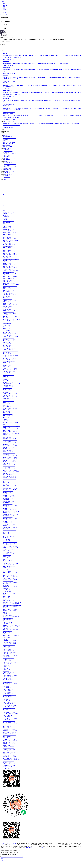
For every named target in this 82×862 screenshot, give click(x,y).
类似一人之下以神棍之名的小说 (9, 476)
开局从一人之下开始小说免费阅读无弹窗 (11, 433)
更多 (5, 179)
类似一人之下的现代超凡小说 (9, 467)
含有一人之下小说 (7, 389)
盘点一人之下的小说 (7, 533)
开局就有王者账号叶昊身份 (9, 158)
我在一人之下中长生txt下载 (8, 600)
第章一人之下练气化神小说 (8, 293)
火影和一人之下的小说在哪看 (9, 398)
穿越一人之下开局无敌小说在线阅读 (10, 240)
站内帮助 (6, 843)
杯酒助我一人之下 (7, 227)
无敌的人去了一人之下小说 (8, 633)
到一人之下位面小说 (7, 291)
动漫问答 (5, 14)
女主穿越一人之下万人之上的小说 (10, 527)
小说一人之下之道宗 (7, 639)
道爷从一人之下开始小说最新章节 (10, 300)
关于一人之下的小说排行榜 (8, 366)
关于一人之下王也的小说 (8, 364)
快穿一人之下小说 (7, 430)
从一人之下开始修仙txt (7, 246)
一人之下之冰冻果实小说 (8, 692)
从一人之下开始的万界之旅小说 (9, 247)
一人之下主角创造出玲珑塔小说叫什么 (11, 713)
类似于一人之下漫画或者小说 (9, 468)
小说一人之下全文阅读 (7, 653)
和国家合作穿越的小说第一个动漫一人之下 (12, 383)
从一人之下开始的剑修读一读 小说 (10, 244)
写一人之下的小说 (7, 656)
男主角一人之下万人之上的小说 (9, 524)
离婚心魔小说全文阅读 (8, 143)
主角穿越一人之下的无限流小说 (9, 739)
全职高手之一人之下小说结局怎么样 (10, 547)
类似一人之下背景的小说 (8, 451)
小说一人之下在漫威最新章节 (9, 647)
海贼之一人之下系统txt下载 (8, 375)
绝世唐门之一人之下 (7, 420)
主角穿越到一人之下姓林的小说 (9, 729)
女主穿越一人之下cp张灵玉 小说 (10, 501)
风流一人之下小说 (7, 325)
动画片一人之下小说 (7, 303)
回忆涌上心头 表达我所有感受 (10, 153)
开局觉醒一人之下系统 (7, 434)
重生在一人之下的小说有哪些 (9, 749)
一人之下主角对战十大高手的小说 (10, 685)
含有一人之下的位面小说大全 (9, 395)
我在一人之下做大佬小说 (8, 618)
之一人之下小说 (6, 750)
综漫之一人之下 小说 (7, 766)
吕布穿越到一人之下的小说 (8, 454)
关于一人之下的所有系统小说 (9, 348)
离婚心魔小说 (7, 165)
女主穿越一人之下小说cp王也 (9, 496)
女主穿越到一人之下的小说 (8, 515)
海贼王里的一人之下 (7, 405)
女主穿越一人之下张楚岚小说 (9, 512)
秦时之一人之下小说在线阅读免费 (10, 546)
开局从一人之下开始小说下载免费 (10, 431)
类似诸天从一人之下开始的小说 (9, 479)
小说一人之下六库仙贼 (7, 676)
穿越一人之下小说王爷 (7, 275)
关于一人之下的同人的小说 (8, 335)
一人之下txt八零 (6, 709)
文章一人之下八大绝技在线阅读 (9, 593)
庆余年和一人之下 (7, 539)
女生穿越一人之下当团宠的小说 (9, 509)
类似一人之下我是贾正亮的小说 (9, 442)
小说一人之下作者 (7, 637)
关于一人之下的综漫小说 (8, 345)
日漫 (4, 6)
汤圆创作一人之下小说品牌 (8, 578)
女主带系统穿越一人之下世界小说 (10, 518)
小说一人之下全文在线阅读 (8, 663)
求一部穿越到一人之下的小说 (9, 552)
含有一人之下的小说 (7, 377)
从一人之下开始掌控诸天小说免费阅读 (11, 259)
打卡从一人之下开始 (7, 307)
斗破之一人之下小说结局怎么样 (9, 283)
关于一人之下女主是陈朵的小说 (9, 358)
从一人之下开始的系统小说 (8, 269)
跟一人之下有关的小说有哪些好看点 (10, 355)
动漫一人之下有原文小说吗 (8, 278)
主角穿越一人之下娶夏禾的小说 (9, 755)
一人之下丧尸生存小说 (7, 687)
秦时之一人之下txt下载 (7, 560)
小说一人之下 (6, 668)
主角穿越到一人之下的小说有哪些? (10, 730)
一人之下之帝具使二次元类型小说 (10, 723)
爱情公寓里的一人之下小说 (8, 210)
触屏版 (1, 860)
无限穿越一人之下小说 (7, 613)
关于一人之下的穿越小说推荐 (9, 361)
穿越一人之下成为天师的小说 (9, 241)
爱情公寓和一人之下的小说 (8, 221)
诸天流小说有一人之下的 (8, 737)
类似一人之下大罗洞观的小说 (9, 464)
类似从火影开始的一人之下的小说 (10, 457)
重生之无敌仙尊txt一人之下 (8, 726)
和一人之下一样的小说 (7, 403)
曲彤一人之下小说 (7, 556)
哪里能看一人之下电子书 (8, 491)
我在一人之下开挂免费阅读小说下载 (10, 626)
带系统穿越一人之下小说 (8, 309)
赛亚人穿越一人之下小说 (8, 569)
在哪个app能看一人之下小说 (9, 752)
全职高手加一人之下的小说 (8, 537)
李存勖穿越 (6, 149)
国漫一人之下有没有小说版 (8, 340)
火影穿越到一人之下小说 (8, 386)
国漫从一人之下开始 (7, 356)
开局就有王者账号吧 (8, 156)
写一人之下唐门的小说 (7, 673)
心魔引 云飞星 (7, 152)
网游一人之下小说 (7, 632)
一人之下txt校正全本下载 (8, 700)
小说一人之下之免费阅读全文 (9, 645)
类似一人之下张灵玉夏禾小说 (9, 473)
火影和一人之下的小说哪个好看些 (10, 393)
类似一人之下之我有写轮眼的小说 (10, 455)
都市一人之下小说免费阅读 (8, 312)
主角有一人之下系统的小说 (8, 762)
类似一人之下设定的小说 (8, 437)
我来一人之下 (6, 612)
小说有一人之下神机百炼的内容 (9, 652)
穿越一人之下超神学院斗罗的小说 (10, 254)
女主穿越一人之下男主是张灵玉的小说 (11, 511)
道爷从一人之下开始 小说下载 (9, 313)
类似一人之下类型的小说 (8, 450)
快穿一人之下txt (6, 427)
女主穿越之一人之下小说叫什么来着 (10, 506)
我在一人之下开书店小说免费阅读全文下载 (12, 602)
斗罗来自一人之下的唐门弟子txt (9, 288)
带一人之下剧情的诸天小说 (8, 296)
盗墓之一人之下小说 (7, 280)
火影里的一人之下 (7, 399)
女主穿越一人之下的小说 (8, 525)
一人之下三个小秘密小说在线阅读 (10, 718)
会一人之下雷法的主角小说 (8, 411)
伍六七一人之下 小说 (7, 622)
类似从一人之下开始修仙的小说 (9, 477)
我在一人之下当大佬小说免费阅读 (10, 609)
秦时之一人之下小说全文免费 (9, 543)
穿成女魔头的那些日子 (8, 162)
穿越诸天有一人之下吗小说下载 (9, 273)
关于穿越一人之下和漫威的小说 (9, 339)
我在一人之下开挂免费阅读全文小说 (10, 629)
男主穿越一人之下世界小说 (8, 508)
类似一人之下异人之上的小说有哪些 (10, 445)
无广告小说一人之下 (7, 599)
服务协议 (15, 843)
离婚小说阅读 (7, 177)
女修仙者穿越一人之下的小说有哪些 (10, 514)
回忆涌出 (5, 135)
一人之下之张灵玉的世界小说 (9, 710)
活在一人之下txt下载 (7, 412)
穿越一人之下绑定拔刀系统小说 (9, 253)
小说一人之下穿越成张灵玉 (8, 658)
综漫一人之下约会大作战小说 (9, 742)
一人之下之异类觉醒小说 (8, 689)
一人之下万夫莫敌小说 (7, 699)
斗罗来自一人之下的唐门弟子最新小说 (11, 284)
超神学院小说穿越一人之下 (8, 272)
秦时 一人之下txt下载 (7, 544)
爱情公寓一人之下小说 (7, 219)
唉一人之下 (5, 218)
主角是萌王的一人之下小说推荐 (9, 756)
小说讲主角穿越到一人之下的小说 (10, 675)
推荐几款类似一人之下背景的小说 (10, 586)
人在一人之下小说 (7, 567)
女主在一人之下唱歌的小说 (8, 492)
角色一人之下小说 (7, 417)
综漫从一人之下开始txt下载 (8, 746)
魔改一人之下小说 (7, 482)
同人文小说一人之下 (7, 591)
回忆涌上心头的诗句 (7, 140)
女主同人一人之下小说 (7, 528)
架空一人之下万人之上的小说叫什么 (10, 422)
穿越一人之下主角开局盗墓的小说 (10, 276)
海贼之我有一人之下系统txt (8, 401)
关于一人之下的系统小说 (8, 359)
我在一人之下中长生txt (7, 597)
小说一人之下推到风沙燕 (8, 649)
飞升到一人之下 (6, 328)
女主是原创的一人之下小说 (8, 498)
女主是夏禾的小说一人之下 (8, 502)
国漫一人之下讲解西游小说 (8, 353)
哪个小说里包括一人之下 (8, 499)
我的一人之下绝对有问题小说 (9, 595)
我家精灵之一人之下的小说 (8, 608)
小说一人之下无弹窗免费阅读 (9, 672)
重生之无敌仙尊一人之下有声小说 (10, 740)
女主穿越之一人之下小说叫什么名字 (10, 493)
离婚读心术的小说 (8, 168)
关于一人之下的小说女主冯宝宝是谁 (10, 336)
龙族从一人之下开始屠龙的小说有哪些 (11, 471)
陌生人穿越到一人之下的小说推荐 (10, 485)
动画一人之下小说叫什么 (8, 301)
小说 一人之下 (6, 671)
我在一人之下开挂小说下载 (8, 621)
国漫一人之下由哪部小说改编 (9, 371)
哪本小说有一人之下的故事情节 (9, 530)
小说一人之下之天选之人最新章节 (10, 642)
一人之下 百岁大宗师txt (8, 696)
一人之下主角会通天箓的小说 (9, 721)
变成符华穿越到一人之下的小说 (9, 232)
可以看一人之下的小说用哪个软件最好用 (11, 426)
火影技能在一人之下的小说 (8, 382)
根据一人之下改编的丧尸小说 (9, 343)
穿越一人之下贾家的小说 (8, 262)
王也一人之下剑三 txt (7, 615)
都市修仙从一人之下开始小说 (9, 310)
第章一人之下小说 (7, 287)
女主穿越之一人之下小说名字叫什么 (10, 505)
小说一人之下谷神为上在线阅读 (9, 643)
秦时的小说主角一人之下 (8, 557)
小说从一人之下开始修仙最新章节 (10, 660)
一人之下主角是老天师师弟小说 (9, 698)
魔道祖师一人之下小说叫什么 (9, 481)
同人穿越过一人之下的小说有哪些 (10, 583)
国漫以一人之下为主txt (7, 365)
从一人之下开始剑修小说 (8, 237)
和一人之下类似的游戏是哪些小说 (10, 408)
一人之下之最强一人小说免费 (9, 722)
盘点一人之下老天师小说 (8, 532)
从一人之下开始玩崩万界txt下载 (9, 238)
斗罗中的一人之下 (7, 297)
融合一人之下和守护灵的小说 (9, 566)
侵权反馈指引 (29, 847)
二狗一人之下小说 (7, 323)
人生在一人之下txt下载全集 (8, 564)
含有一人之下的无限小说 (8, 390)
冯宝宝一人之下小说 (7, 326)
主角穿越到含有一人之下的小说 (9, 765)
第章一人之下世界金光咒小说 (9, 281)
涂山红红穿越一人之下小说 (8, 585)
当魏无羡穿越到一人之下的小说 (9, 294)
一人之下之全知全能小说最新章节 (10, 705)
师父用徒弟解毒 (7, 148)
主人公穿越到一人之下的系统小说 (10, 758)
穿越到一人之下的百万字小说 (9, 260)
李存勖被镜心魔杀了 (7, 136)
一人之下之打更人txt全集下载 (9, 708)
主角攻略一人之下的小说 (8, 768)
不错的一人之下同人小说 (8, 230)
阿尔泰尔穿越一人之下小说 (8, 216)
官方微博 (10, 843)
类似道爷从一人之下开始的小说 (9, 461)
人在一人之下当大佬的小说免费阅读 (10, 563)
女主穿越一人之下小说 (7, 504)
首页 (4, 3)
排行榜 (4, 9)
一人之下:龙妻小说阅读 (8, 703)
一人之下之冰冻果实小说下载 (9, 702)
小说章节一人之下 (7, 666)
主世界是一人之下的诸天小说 (9, 743)
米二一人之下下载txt (7, 484)
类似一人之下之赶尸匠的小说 (9, 447)
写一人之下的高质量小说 (8, 679)
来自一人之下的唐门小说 (8, 463)
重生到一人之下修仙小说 (8, 733)
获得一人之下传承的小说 (8, 402)
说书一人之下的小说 (7, 571)
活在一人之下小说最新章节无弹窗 (10, 396)
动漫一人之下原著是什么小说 (9, 290)
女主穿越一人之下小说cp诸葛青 (9, 489)
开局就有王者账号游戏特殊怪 (9, 138)
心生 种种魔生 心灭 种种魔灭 (9, 142)
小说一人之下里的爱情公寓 (8, 650)
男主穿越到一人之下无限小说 (9, 522)
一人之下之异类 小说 (7, 715)
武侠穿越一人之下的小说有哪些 (9, 610)
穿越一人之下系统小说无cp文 (9, 257)
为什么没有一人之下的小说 (8, 623)
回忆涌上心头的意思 (8, 151)
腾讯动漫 (2, 1)
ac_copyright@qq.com (41, 847)
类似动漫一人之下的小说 (8, 448)
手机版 (4, 12)
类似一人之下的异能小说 (8, 474)
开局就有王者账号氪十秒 (9, 171)
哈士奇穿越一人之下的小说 (8, 392)
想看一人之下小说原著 (7, 646)
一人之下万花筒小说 (7, 682)
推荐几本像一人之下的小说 (8, 588)
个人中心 (5, 10)
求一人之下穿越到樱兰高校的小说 (10, 542)
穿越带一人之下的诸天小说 (8, 263)
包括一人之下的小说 (7, 226)
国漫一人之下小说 (7, 342)
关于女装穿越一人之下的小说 (9, 352)
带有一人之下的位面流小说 (8, 320)
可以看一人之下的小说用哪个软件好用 (11, 428)
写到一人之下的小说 (7, 669)
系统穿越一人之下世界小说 (8, 665)
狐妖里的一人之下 (7, 376)
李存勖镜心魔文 (6, 145)
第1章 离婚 (5, 139)
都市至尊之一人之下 (7, 299)
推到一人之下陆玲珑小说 (8, 581)
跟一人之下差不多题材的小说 (9, 330)
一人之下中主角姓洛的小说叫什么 (10, 683)
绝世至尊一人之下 (7, 419)
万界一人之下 (6, 628)
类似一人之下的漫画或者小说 (9, 466)
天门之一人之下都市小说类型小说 (10, 582)
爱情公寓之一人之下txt (7, 213)
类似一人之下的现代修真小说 (9, 453)
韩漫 (4, 8)
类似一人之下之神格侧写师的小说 (10, 470)
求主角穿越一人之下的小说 (8, 553)
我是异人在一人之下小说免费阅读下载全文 (12, 625)
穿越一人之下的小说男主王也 (9, 250)
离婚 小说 (6, 161)
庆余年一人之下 (6, 550)
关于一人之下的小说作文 (8, 372)
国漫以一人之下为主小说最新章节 (10, 333)
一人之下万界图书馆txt (7, 690)
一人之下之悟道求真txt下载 (8, 693)
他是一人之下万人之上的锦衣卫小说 (10, 576)
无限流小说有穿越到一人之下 (9, 619)
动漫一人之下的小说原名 (8, 306)
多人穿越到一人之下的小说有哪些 (10, 314)
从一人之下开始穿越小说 (8, 234)
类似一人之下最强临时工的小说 (9, 460)
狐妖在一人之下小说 (7, 409)
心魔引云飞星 (7, 175)
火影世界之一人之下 (7, 379)
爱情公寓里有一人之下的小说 (9, 212)
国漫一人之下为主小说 (7, 362)
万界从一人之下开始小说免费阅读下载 (11, 616)
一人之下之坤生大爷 (7, 716)
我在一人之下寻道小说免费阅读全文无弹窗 (12, 605)
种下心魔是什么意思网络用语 (10, 166)
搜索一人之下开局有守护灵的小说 (10, 572)
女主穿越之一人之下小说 (8, 519)
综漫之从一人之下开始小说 (8, 745)
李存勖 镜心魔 (7, 159)
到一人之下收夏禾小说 (7, 317)
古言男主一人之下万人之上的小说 (10, 368)
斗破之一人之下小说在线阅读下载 (10, 286)
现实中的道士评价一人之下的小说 (10, 655)
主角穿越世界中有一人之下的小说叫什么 (11, 759)
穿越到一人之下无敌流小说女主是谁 (10, 270)
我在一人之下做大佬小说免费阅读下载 (11, 635)
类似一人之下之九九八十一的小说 (10, 458)
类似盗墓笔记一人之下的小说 (9, 444)
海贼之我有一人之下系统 (8, 385)
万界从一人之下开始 (7, 631)
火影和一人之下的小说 (7, 414)
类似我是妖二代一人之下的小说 (9, 438)
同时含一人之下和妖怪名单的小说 (10, 579)
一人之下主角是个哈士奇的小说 (9, 712)
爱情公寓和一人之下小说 (8, 223)
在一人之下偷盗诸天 (7, 736)
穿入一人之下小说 (7, 256)
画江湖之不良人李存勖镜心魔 (10, 164)
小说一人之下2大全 (7, 678)
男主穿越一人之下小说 (7, 517)
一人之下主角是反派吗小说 (8, 706)
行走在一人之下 (6, 659)
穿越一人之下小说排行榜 (8, 266)
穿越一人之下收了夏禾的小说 (9, 251)
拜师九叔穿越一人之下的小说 (9, 229)
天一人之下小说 (6, 589)
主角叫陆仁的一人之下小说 (8, 761)
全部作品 (5, 5)
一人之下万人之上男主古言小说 (9, 695)
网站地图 (2, 843)
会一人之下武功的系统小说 (8, 406)
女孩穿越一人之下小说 (7, 521)
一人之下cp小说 (6, 686)
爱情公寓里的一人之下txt (8, 222)
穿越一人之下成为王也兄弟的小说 (10, 267)
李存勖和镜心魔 (7, 169)
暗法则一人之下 (6, 215)
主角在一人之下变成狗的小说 (9, 763)
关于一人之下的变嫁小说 (8, 349)
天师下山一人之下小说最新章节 (9, 575)
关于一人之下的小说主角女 (8, 338)
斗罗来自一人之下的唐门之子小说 (10, 316)
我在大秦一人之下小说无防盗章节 (10, 606)
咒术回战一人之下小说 (7, 753)
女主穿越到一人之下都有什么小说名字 (11, 488)
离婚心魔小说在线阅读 (8, 172)
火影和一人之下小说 (7, 388)
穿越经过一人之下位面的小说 (9, 264)
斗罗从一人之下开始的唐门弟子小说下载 (11, 319)
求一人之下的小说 (7, 555)
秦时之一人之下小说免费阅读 (9, 536)
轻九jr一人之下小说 (7, 559)
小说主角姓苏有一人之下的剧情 (9, 640)
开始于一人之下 (6, 424)
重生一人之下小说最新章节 (8, 748)
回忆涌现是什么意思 (7, 146)
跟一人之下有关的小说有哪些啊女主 (10, 351)
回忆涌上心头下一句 (8, 155)
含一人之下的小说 (7, 380)
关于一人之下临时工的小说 (8, 332)
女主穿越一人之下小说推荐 (8, 495)
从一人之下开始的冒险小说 (8, 249)
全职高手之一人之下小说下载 (9, 549)
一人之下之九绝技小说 (7, 719)
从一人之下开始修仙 (7, 243)
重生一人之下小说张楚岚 (8, 727)
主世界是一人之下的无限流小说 (9, 735)
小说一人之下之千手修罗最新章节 (10, 662)
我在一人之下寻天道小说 (8, 596)
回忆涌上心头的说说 (8, 174)
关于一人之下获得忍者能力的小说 (10, 369)
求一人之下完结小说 (7, 540)
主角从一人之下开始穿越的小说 (9, 732)
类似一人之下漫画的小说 (8, 441)
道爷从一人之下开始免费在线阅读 (10, 304)
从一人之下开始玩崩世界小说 (9, 236)
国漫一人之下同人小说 (7, 346)
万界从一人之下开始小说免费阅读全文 (11, 603)
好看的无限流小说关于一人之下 (9, 415)
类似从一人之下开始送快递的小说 (10, 440)
